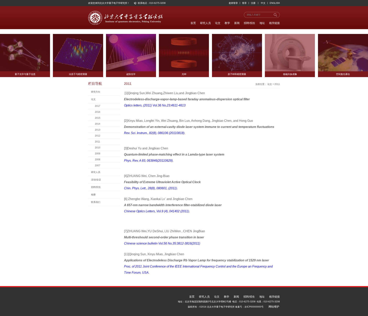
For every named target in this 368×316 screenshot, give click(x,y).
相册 (93, 194)
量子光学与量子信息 (25, 74)
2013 (97, 129)
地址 (262, 23)
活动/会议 (96, 179)
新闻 (237, 23)
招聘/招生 (249, 23)
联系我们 (95, 202)
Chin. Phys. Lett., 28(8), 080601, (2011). (151, 188)
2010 (97, 147)
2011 (97, 141)
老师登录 (233, 3)
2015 (97, 118)
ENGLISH (275, 3)
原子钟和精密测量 (237, 74)
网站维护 (274, 306)
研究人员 (205, 23)
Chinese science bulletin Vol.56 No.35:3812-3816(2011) (162, 243)
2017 (97, 106)
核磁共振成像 (290, 74)
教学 (227, 23)
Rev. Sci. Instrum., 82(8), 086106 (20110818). (154, 133)
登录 (244, 3)
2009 (97, 153)
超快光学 (131, 74)
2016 (97, 112)
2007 (97, 165)
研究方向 (95, 92)
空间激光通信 (343, 74)
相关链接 (274, 23)
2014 (97, 124)
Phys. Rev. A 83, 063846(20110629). (148, 160)
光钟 (184, 74)
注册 (253, 3)
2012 (97, 135)
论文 (217, 23)
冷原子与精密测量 (78, 74)
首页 (193, 23)
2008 (97, 159)
